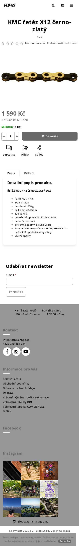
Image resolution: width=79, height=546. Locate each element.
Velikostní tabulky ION (17, 402)
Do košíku (52, 136)
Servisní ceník (12, 379)
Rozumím (65, 541)
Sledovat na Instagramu (33, 521)
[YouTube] (25, 351)
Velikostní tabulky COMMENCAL (23, 406)
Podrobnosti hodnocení (62, 43)
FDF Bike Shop (56, 314)
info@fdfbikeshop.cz (16, 340)
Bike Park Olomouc (28, 314)
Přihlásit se (16, 292)
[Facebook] (7, 351)
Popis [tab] (11, 173)
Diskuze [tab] (29, 173)
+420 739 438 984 (14, 343)
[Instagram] (16, 351)
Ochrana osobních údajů (19, 388)
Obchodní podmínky (16, 383)
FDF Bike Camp (51, 310)
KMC (39, 36)
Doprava (8, 393)
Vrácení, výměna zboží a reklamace (26, 397)
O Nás (7, 411)
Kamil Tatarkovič (25, 310)
